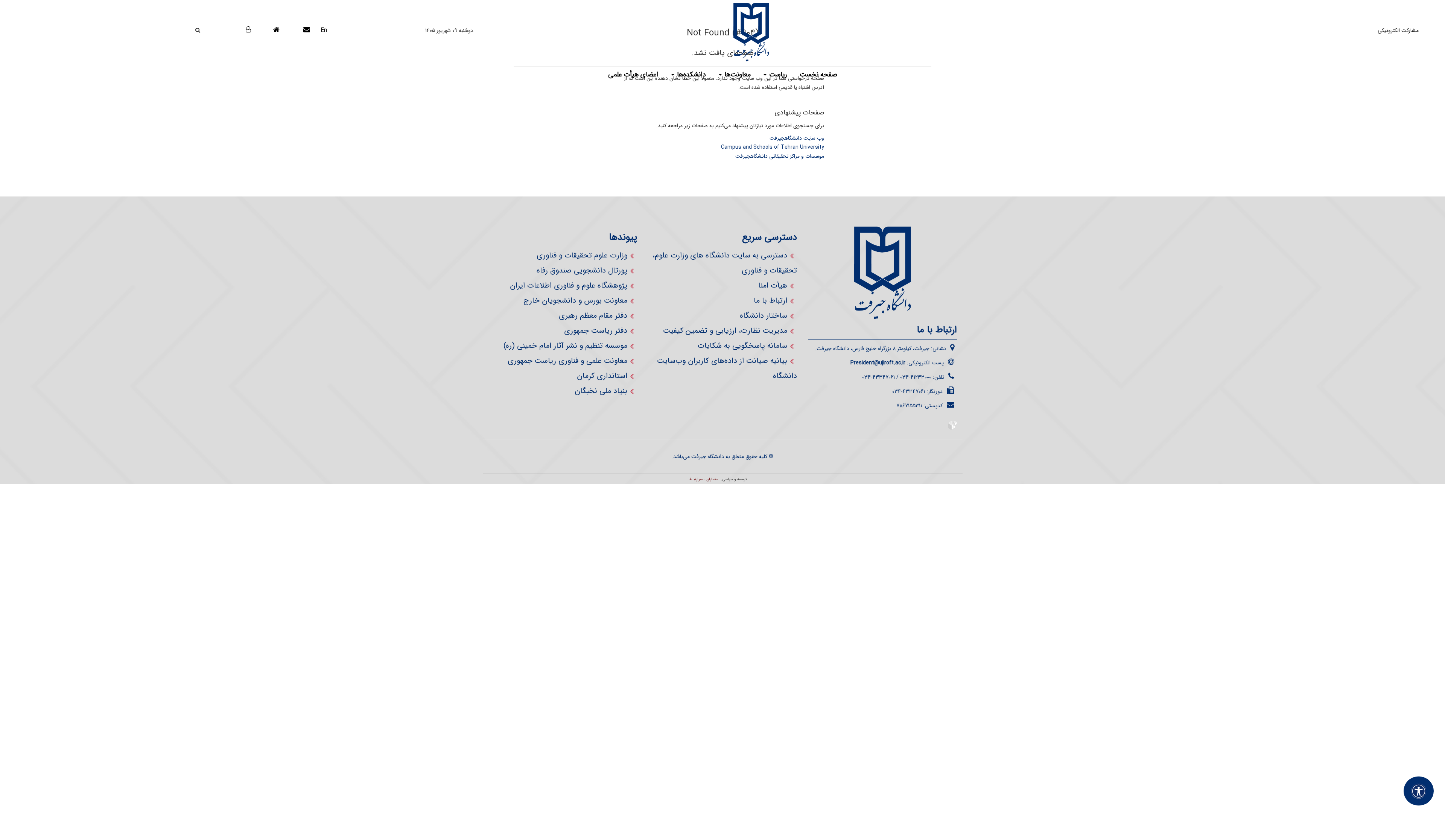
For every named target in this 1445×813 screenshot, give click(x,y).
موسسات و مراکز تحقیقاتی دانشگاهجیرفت (779, 156)
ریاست (777, 74)
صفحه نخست (818, 74)
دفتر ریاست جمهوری (595, 330)
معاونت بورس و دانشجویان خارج (575, 300)
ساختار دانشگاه (763, 315)
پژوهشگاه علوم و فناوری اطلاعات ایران (568, 285)
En (324, 30)
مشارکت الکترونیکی (1398, 30)
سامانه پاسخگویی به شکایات (742, 346)
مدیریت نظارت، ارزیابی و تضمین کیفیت (725, 330)
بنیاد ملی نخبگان (601, 391)
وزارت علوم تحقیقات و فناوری (582, 255)
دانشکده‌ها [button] (690, 74)
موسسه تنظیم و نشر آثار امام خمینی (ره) (565, 346)
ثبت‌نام (242, 49)
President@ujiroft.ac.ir (877, 363)
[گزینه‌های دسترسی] (1419, 790)
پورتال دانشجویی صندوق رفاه (582, 270)
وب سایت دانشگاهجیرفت (797, 138)
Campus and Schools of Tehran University (772, 147)
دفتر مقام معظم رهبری (593, 315)
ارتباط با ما (770, 300)
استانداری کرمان (602, 376)
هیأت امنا (772, 285)
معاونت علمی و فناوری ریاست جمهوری (567, 361)
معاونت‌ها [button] (736, 74)
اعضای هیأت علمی (633, 74)
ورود (239, 29)
